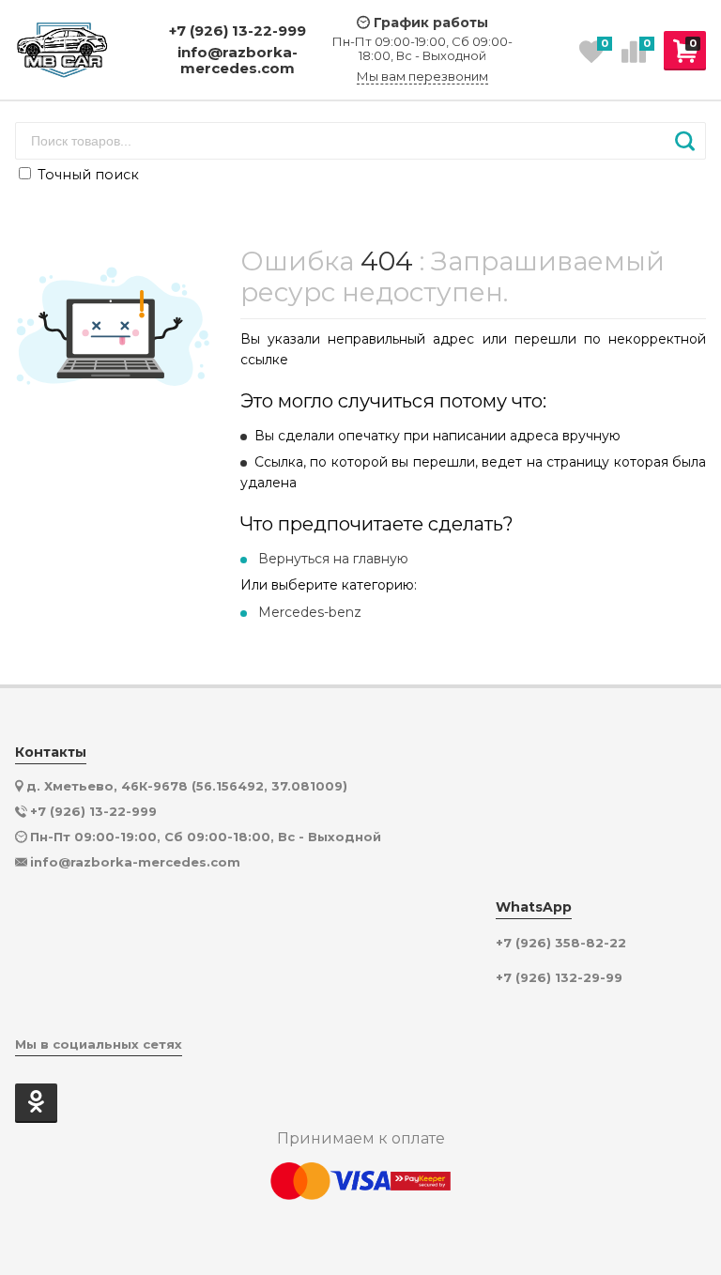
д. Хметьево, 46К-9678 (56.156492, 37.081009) (186, 785)
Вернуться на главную (333, 558)
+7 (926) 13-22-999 (237, 30)
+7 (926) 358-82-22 (561, 943)
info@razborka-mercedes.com (237, 60)
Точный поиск (86, 174)
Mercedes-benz (309, 612)
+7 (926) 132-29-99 (559, 978)
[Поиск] (685, 141)
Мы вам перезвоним (422, 76)
